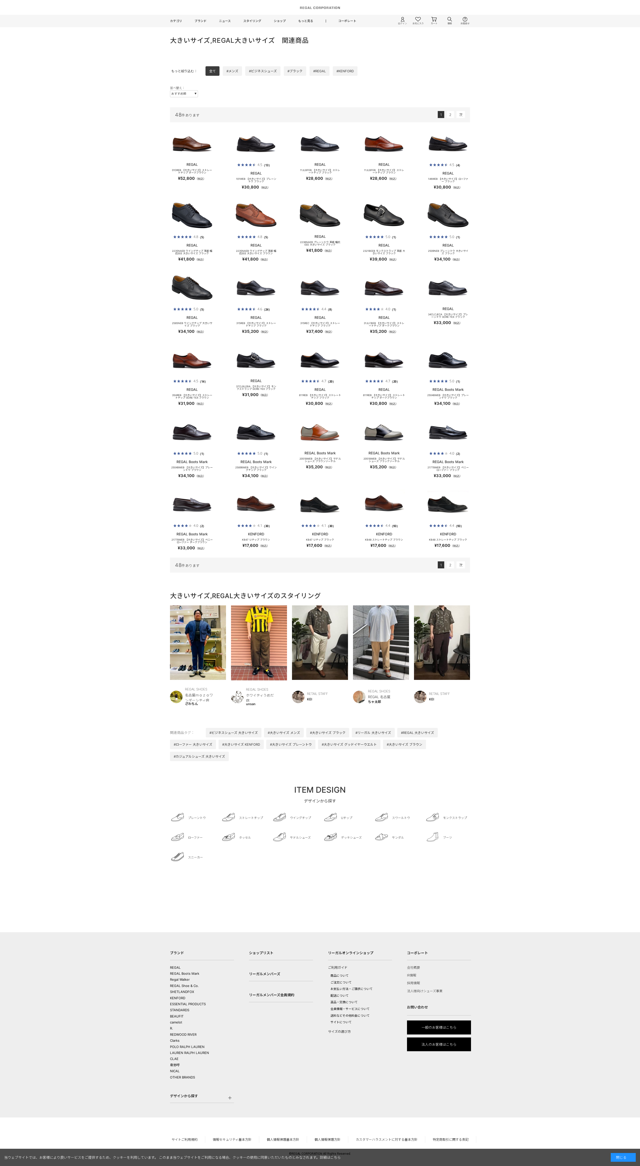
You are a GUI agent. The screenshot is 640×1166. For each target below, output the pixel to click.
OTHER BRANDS (182, 1077)
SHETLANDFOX (182, 992)
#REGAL (319, 71)
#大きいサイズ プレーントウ (291, 744)
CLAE (174, 1059)
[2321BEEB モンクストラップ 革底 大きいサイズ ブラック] (384, 215)
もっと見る (305, 21)
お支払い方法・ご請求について (351, 989)
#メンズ (232, 71)
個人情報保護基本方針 (283, 1139)
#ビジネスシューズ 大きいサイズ (234, 733)
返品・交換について (344, 1002)
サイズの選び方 (339, 1031)
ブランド (200, 21)
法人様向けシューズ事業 (424, 991)
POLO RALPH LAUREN (187, 1047)
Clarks (175, 1040)
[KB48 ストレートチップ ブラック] (448, 504)
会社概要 (413, 967)
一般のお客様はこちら (439, 1027)
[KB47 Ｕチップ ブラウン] (256, 504)
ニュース (225, 21)
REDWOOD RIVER (183, 1034)
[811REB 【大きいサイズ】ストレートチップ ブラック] (320, 360)
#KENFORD (345, 71)
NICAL (175, 1071)
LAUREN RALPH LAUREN (189, 1053)
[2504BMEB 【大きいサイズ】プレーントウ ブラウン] (192, 432)
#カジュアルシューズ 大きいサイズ (199, 756)
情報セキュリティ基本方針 (232, 1139)
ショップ (280, 21)
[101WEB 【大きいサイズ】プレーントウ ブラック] (256, 143)
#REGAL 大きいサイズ (417, 733)
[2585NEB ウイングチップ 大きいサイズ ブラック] (192, 288)
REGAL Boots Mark (184, 973)
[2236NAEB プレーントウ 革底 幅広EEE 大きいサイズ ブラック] (320, 215)
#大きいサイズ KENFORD (241, 744)
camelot (176, 1022)
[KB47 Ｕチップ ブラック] (320, 504)
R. (171, 1028)
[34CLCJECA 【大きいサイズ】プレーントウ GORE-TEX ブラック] (448, 288)
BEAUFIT (177, 1016)
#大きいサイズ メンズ (284, 733)
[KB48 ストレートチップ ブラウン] (384, 504)
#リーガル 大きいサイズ (373, 733)
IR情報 (411, 975)
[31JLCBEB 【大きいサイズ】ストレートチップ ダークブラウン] (384, 288)
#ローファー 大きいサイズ (193, 744)
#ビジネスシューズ (263, 71)
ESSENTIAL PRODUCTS (188, 1004)
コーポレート (347, 21)
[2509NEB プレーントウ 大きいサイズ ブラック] (448, 215)
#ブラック (295, 71)
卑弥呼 (175, 1065)
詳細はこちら (330, 1157)
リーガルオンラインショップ (351, 953)
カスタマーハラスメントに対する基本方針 (387, 1139)
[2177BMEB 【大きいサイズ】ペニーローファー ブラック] (448, 432)
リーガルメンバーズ (264, 974)
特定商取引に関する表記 (450, 1139)
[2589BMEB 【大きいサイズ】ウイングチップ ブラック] (256, 432)
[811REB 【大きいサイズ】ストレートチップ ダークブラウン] (384, 360)
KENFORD (177, 998)
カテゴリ (176, 21)
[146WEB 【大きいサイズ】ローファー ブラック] (448, 143)
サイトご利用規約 (185, 1139)
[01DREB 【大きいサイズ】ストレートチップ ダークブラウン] (192, 143)
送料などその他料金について (350, 1015)
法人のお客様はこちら (439, 1044)
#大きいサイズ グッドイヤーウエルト (349, 744)
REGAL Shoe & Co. (184, 986)
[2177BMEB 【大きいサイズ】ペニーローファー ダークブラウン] (192, 504)
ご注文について (341, 982)
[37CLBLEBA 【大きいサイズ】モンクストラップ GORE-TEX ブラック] (256, 360)
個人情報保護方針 (327, 1139)
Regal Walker (180, 979)
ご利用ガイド (338, 967)
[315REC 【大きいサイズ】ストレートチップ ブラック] (320, 288)
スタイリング (252, 21)
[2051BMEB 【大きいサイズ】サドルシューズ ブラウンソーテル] (320, 432)
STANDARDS (179, 1010)
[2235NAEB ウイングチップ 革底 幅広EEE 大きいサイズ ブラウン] (256, 215)
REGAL (175, 967)
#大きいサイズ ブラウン (404, 744)
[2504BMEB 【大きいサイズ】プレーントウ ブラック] (448, 360)
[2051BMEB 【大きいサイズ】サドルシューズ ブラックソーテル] (384, 432)
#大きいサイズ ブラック (328, 733)
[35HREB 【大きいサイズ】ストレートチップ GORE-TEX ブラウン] (192, 360)
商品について (339, 975)
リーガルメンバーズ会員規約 (271, 995)
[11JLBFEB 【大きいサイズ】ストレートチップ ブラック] (320, 143)
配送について (339, 995)
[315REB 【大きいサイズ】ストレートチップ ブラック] (256, 288)
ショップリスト (261, 953)
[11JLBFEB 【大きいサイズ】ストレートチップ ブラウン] (384, 143)
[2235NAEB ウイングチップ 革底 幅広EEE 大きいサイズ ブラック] (192, 215)
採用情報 (413, 983)
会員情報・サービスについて (350, 1009)
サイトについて (341, 1022)
